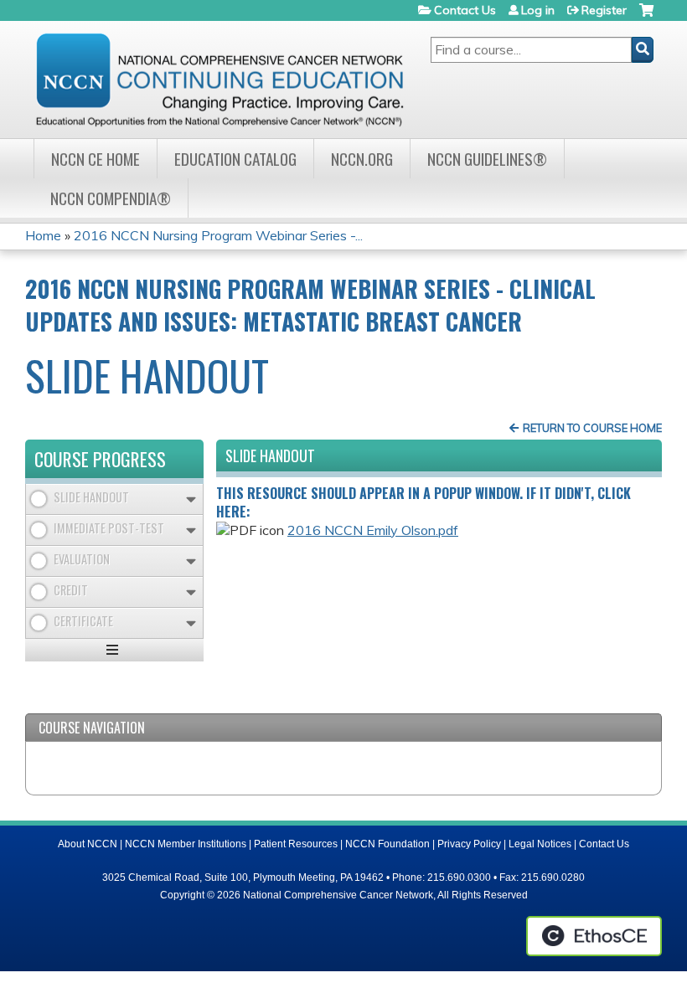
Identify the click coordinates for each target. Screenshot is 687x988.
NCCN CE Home (95, 159)
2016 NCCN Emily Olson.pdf (372, 530)
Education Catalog (235, 159)
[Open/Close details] (191, 499)
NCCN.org (362, 159)
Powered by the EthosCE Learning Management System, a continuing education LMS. (594, 936)
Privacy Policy (469, 844)
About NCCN (87, 844)
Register (604, 10)
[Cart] (646, 16)
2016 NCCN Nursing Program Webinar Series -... (218, 235)
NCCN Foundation (387, 844)
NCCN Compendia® (110, 198)
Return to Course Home (592, 428)
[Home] (219, 79)
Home (43, 235)
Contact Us (465, 10)
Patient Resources (296, 844)
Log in (538, 10)
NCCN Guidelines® (487, 159)
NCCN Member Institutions (185, 844)
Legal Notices (540, 844)
